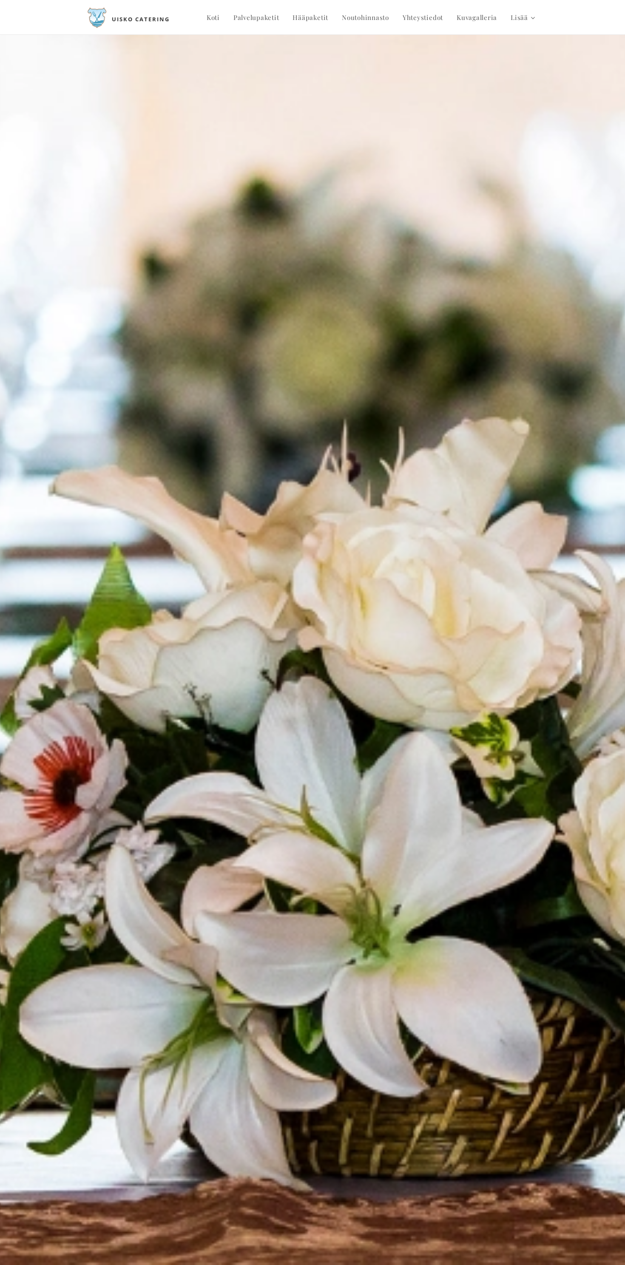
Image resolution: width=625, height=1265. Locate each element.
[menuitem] (216, 17)
